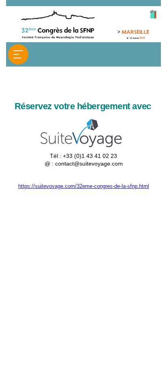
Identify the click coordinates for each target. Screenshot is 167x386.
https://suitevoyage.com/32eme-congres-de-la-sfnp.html (83, 186)
